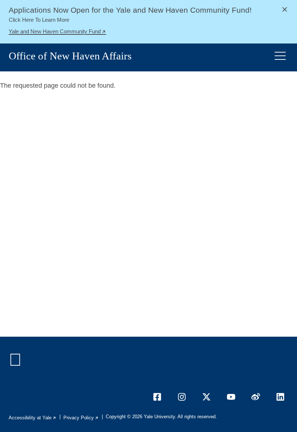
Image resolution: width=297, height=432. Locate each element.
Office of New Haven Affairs (70, 56)
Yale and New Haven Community (57, 32)
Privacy (81, 417)
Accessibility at (33, 417)
